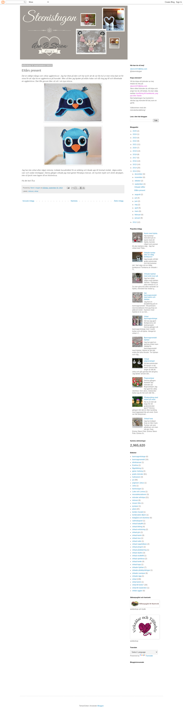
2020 (135, 148)
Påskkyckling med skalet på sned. (151, 398)
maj (136, 205)
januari (138, 218)
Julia (134, 486)
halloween (136, 477)
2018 (135, 154)
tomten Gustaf (137, 512)
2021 (135, 144)
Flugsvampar (149, 378)
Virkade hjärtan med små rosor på (151, 275)
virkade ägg (136, 576)
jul (133, 480)
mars (137, 211)
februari (138, 215)
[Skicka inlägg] (68, 188)
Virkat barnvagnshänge (150, 318)
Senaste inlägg (28, 201)
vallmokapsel (137, 521)
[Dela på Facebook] (80, 188)
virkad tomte (137, 562)
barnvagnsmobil (138, 460)
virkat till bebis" (138, 585)
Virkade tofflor (139, 187)
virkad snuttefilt (138, 556)
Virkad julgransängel (149, 360)
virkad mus (136, 538)
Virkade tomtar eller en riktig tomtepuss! (149, 255)
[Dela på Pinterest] (83, 188)
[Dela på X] (78, 188)
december (139, 174)
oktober (138, 181)
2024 (135, 134)
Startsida (74, 201)
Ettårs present (139, 190)
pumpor (135, 506)
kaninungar (136, 489)
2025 (135, 131)
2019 (135, 151)
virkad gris (136, 532)
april (137, 208)
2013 (135, 171)
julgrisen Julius (138, 483)
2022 (135, 141)
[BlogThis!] (75, 188)
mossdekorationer (139, 494)
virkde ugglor (137, 591)
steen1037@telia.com (138, 69)
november (139, 177)
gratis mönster (137, 474)
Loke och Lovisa (138, 492)
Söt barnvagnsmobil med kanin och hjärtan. (150, 296)
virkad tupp (136, 565)
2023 (135, 138)
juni (136, 201)
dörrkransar (136, 462)
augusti (138, 195)
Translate (149, 656)
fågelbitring (136, 468)
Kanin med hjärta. (151, 233)
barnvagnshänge (139, 457)
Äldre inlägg (118, 201)
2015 (135, 164)
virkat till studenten (139, 588)
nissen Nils (136, 503)
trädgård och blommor (140, 518)
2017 (135, 158)
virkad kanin (137, 535)
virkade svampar (138, 573)
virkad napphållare (139, 544)
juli (136, 198)
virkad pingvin (137, 547)
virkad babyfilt (137, 524)
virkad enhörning (138, 529)
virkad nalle (136, 541)
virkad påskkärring (139, 550)
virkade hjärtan (138, 567)
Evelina (135, 465)
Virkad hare (148, 419)
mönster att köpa (138, 497)
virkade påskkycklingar (141, 570)
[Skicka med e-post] (72, 188)
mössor (30, 191)
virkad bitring (137, 527)
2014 (135, 168)
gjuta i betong (137, 471)
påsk (134, 509)
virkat (36, 191)
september (139, 184)
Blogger (101, 706)
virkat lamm (136, 582)
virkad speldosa (138, 559)
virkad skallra (137, 553)
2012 (135, 222)
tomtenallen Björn (139, 515)
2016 (135, 161)
